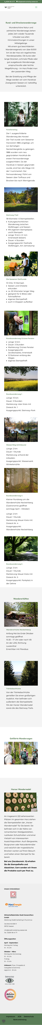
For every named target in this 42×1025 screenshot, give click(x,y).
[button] (3, 1021)
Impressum (10, 1016)
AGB (19, 1016)
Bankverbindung (19, 1020)
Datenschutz (29, 1016)
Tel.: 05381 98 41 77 (10, 933)
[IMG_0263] (21, 811)
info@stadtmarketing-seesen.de (15, 930)
